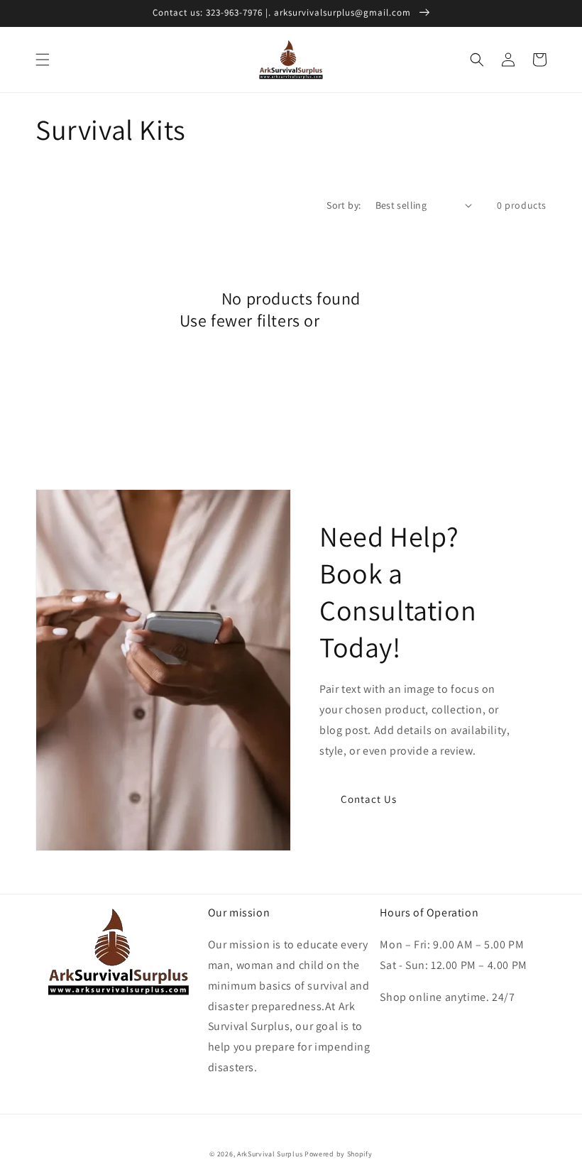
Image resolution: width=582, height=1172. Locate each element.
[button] (42, 59)
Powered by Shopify (338, 1154)
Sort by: (343, 205)
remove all (363, 321)
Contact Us (369, 799)
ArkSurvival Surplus (269, 1154)
